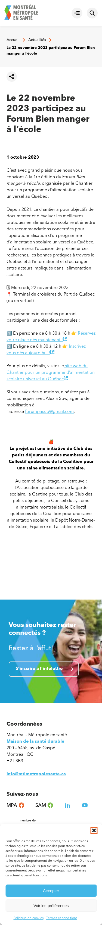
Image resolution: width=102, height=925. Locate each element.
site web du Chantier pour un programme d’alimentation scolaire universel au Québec (51, 372)
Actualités (37, 39)
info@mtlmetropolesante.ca (36, 773)
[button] (94, 830)
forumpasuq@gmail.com (49, 411)
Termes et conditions (61, 918)
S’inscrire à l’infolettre (39, 668)
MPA (16, 805)
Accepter (51, 890)
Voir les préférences (51, 905)
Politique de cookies (29, 918)
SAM (44, 805)
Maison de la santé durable (35, 741)
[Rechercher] (92, 13)
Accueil (13, 39)
